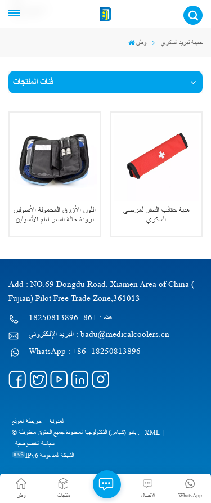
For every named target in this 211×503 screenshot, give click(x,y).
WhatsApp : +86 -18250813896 (85, 351)
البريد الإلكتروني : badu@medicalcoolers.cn (99, 334)
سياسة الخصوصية (34, 443)
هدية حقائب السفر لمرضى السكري (156, 214)
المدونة (57, 421)
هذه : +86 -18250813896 (71, 317)
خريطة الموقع (26, 421)
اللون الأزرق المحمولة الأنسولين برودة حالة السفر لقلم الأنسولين (55, 214)
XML (152, 432)
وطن (141, 42)
